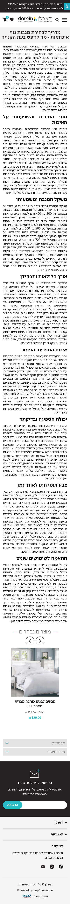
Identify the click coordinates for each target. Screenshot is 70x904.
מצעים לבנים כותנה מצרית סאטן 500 (35, 703)
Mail (43, 867)
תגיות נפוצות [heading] (56, 751)
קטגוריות (57, 834)
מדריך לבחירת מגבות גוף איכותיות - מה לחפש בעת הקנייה (35, 34)
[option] (35, 690)
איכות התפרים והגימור (44, 350)
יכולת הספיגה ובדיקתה (43, 419)
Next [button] (30, 640)
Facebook (61, 867)
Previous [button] (40, 640)
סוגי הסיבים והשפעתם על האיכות (35, 119)
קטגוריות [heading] (58, 743)
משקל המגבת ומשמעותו (41, 199)
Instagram (52, 867)
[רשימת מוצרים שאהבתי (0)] (12, 19)
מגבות (53, 87)
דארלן (58, 822)
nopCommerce (43, 890)
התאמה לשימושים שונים (41, 558)
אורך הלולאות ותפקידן (43, 276)
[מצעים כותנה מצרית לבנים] (35, 672)
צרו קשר (57, 846)
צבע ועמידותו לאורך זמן (42, 485)
